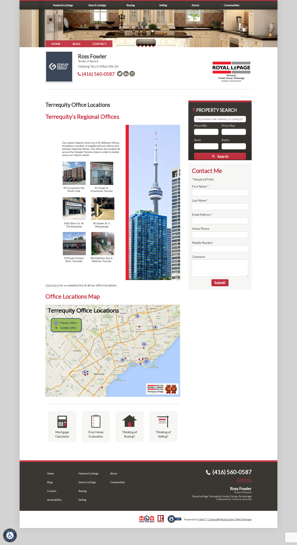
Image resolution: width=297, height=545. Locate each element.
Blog (76, 43)
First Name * (200, 186)
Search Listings (97, 5)
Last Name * (200, 200)
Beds (197, 140)
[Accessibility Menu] (10, 535)
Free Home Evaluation (95, 434)
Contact (99, 43)
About (195, 5)
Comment (198, 257)
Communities (231, 5)
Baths (225, 140)
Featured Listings (63, 5)
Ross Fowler (92, 56)
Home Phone (200, 228)
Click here (52, 285)
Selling (163, 5)
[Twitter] (120, 73)
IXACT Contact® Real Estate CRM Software (225, 519)
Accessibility (54, 499)
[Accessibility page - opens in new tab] (175, 521)
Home (55, 43)
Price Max (228, 125)
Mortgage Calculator (62, 434)
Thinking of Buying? (129, 434)
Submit (220, 282)
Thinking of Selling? (163, 434)
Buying (130, 5)
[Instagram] (132, 73)
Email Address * (202, 214)
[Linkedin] (126, 73)
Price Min (200, 125)
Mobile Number (202, 243)
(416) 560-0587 (98, 74)
